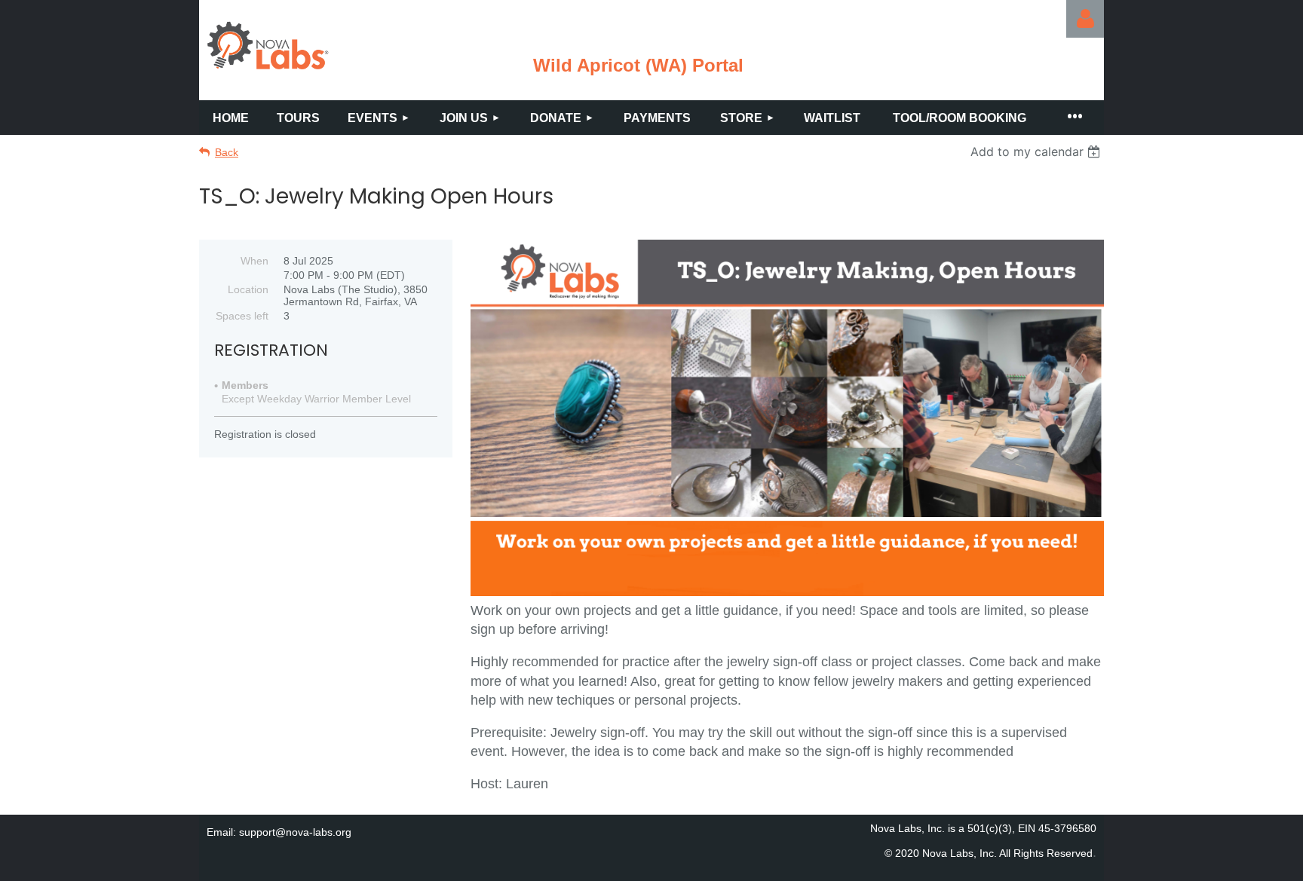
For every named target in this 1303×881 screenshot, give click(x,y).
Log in (1085, 19)
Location (248, 289)
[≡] (1074, 117)
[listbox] (1037, 151)
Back (226, 152)
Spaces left (242, 316)
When (254, 261)
